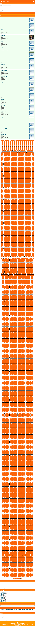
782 (30, 231)
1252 (11, 293)
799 (4, 234)
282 (7, 172)
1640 (21, 347)
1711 (18, 357)
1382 (5, 312)
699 (32, 221)
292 (30, 172)
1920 (32, 386)
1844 (21, 376)
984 (11, 256)
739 (27, 226)
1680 (32, 352)
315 (18, 175)
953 (4, 253)
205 (23, 162)
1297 (3, 300)
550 (11, 204)
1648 (11, 349)
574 (2, 207)
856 (7, 241)
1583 (29, 339)
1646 (5, 349)
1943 (29, 389)
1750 (26, 362)
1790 (5, 369)
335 (32, 177)
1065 (29, 266)
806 (21, 234)
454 (16, 192)
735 (18, 226)
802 (11, 234)
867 (32, 241)
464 (7, 194)
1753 (3, 364)
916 (16, 248)
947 (23, 251)
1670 (5, 352)
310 (7, 175)
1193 (13, 285)
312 (11, 175)
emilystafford (3, 111)
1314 (16, 302)
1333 (3, 305)
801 (9, 234)
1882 (26, 381)
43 (20, 143)
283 (9, 172)
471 (23, 194)
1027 (24, 261)
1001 (19, 258)
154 (2, 157)
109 (27, 150)
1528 (11, 332)
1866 (16, 379)
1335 (8, 305)
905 (23, 246)
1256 (21, 293)
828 (7, 238)
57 (16, 145)
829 (9, 238)
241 (9, 167)
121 (23, 152)
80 (30, 147)
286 (16, 172)
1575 (8, 339)
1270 (26, 295)
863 (23, 241)
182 (2, 160)
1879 (18, 381)
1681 (3, 354)
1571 (29, 337)
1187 (29, 283)
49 (32, 143)
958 (16, 253)
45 (24, 143)
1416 (32, 315)
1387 (18, 312)
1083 (13, 270)
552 (16, 204)
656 (30, 216)
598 (25, 209)
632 (7, 214)
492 (7, 197)
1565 (13, 337)
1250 (5, 293)
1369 (3, 310)
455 (18, 192)
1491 (8, 327)
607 (14, 211)
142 (7, 155)
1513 (3, 330)
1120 (12, 275)
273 (18, 170)
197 (4, 162)
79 (28, 147)
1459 (18, 322)
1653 (24, 349)
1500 (32, 327)
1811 (29, 371)
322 (2, 177)
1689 (24, 354)
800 (7, 234)
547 (4, 204)
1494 (16, 327)
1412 (21, 315)
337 (4, 179)
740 (30, 226)
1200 (31, 285)
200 (11, 162)
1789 (3, 369)
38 (10, 143)
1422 (16, 317)
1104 (4, 273)
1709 (13, 357)
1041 (29, 263)
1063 (24, 266)
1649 (13, 349)
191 (23, 160)
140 (2, 155)
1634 (5, 347)
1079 (3, 270)
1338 (16, 305)
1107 (12, 273)
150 (25, 155)
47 (28, 143)
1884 (32, 381)
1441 (3, 320)
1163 (29, 280)
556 (25, 204)
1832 (21, 374)
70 (10, 147)
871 (9, 243)
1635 (8, 347)
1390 (26, 312)
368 (11, 182)
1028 (26, 261)
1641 (24, 347)
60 (22, 145)
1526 (5, 332)
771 (4, 231)
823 (27, 236)
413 (18, 187)
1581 (24, 339)
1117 (4, 275)
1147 (18, 278)
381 (9, 184)
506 (7, 199)
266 (2, 170)
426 (16, 189)
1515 (8, 330)
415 (23, 187)
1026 (21, 261)
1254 (16, 293)
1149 (24, 278)
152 (30, 155)
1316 (21, 302)
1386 (16, 312)
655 (27, 216)
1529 (13, 332)
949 (27, 251)
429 (23, 189)
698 (30, 221)
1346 (5, 307)
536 (11, 202)
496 (16, 197)
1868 (21, 379)
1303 (18, 300)
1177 (3, 283)
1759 (18, 364)
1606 (26, 342)
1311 (8, 302)
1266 (16, 295)
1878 (16, 381)
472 (25, 194)
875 (18, 243)
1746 (16, 362)
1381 (3, 312)
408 (7, 187)
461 (32, 192)
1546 (26, 334)
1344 (32, 305)
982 (7, 256)
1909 (3, 386)
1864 (11, 379)
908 (30, 246)
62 (26, 145)
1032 (5, 263)
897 (4, 246)
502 (30, 197)
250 (30, 167)
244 (16, 167)
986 (16, 256)
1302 (16, 300)
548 (7, 204)
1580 (21, 339)
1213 (3, 288)
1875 (8, 381)
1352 (21, 307)
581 (18, 207)
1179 (8, 283)
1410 (16, 315)
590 (7, 209)
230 (16, 165)
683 (27, 219)
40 (14, 143)
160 (16, 157)
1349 (13, 307)
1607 (29, 342)
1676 (21, 352)
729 (4, 226)
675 (9, 219)
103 (13, 150)
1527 (8, 332)
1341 (24, 305)
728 (2, 226)
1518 (16, 330)
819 (18, 236)
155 (4, 157)
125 (32, 152)
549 (9, 204)
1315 (18, 302)
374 (25, 182)
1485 (24, 325)
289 (23, 172)
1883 (29, 381)
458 (25, 192)
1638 (16, 347)
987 (18, 256)
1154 (5, 280)
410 (11, 187)
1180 (11, 283)
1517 (13, 330)
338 (7, 179)
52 (6, 145)
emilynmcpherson (4, 70)
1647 (8, 349)
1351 (18, 307)
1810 (26, 371)
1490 (5, 327)
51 (4, 145)
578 (11, 207)
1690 (26, 354)
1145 (13, 278)
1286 (5, 298)
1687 (18, 354)
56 (14, 145)
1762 (26, 364)
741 (32, 226)
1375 (18, 310)
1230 (16, 290)
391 (32, 184)
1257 (24, 293)
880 (30, 243)
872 (11, 243)
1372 (11, 310)
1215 (8, 288)
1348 (11, 307)
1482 (16, 325)
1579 (18, 339)
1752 (32, 362)
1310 (5, 302)
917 (18, 248)
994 (2, 258)
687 (4, 221)
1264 (11, 295)
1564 (11, 337)
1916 (21, 386)
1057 (8, 266)
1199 (29, 285)
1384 (11, 312)
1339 (18, 305)
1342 (26, 305)
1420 (11, 317)
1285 (3, 298)
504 (2, 199)
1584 (32, 339)
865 (27, 241)
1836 (32, 374)
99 (4, 150)
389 (27, 184)
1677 (24, 352)
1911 (8, 386)
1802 (5, 371)
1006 (32, 258)
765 (23, 229)
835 (23, 238)
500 (25, 197)
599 (27, 209)
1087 (24, 270)
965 (32, 253)
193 (27, 160)
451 (9, 192)
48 (30, 143)
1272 (32, 295)
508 (11, 199)
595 (18, 209)
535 (9, 202)
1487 (29, 325)
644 (2, 216)
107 (23, 150)
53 (8, 145)
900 (11, 246)
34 (2, 143)
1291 (18, 298)
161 (18, 157)
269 (9, 170)
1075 (24, 268)
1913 (13, 386)
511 (18, 199)
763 (18, 229)
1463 (29, 322)
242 (11, 167)
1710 (16, 357)
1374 (16, 310)
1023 (13, 261)
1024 (16, 261)
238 (2, 167)
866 (30, 241)
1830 (16, 374)
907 (27, 246)
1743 (8, 362)
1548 (32, 334)
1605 (24, 342)
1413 (24, 315)
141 (4, 155)
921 (27, 248)
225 (4, 165)
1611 (8, 344)
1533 (24, 332)
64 (30, 145)
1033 (8, 263)
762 (16, 229)
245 (18, 167)
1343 (29, 305)
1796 (21, 369)
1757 (13, 364)
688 (7, 221)
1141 (3, 278)
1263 (8, 295)
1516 (11, 330)
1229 (13, 290)
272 (16, 170)
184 (7, 160)
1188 (31, 283)
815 (9, 236)
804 (16, 234)
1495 (18, 327)
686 (2, 221)
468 (16, 194)
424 (11, 189)
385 (18, 184)
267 (4, 170)
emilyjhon (2, 29)
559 (32, 204)
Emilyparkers (3, 87)
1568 (21, 337)
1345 (3, 307)
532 (2, 202)
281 (4, 172)
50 (2, 145)
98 (2, 150)
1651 (18, 349)
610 (21, 211)
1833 (24, 374)
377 (32, 182)
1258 (26, 293)
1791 (8, 369)
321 (32, 175)
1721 (13, 359)
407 (4, 187)
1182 (16, 283)
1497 (24, 327)
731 (9, 226)
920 (25, 248)
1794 (16, 369)
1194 (16, 285)
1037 (18, 263)
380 (7, 184)
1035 (13, 263)
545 (32, 202)
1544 (21, 334)
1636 (11, 347)
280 (2, 172)
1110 (20, 273)
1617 (24, 344)
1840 (11, 376)
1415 (29, 315)
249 (27, 167)
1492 (11, 327)
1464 (32, 322)
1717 (3, 359)
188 (16, 160)
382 (11, 184)
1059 (13, 266)
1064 (26, 266)
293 (32, 172)
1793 (13, 369)
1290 (16, 298)
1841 (13, 376)
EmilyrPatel (3, 105)
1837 (3, 376)
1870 (26, 379)
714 (2, 224)
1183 (18, 283)
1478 (5, 325)
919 (23, 248)
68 (6, 147)
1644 (32, 347)
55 (12, 145)
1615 (18, 344)
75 (20, 147)
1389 (24, 312)
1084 (16, 270)
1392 (32, 312)
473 (27, 194)
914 (11, 248)
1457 (13, 322)
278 (30, 170)
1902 (16, 384)
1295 (29, 298)
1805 (13, 371)
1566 (16, 337)
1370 (5, 310)
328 (16, 177)
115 (9, 152)
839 (32, 238)
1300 (11, 300)
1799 (29, 369)
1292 (21, 298)
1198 (26, 285)
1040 (26, 263)
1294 (26, 298)
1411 (18, 315)
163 (23, 157)
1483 (18, 325)
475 (32, 194)
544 (30, 202)
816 (11, 236)
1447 (18, 320)
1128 (33, 275)
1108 (15, 273)
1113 (27, 273)
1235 (29, 290)
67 (4, 147)
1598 (5, 342)
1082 (11, 270)
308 (2, 175)
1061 (18, 266)
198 (7, 162)
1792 (11, 369)
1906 (26, 384)
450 (7, 192)
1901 (13, 384)
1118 (7, 275)
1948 (11, 391)
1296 (32, 298)
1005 (29, 258)
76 (22, 147)
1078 (32, 268)
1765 (3, 366)
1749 (24, 362)
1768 (11, 366)
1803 (8, 371)
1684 (11, 354)
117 (13, 152)
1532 (21, 332)
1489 (3, 327)
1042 (32, 263)
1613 (13, 344)
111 (32, 150)
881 (32, 243)
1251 (8, 293)
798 (2, 234)
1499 (29, 327)
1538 (5, 334)
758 (7, 229)
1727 (29, 359)
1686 (16, 354)
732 (11, 226)
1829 (13, 374)
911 (4, 248)
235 (27, 165)
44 (22, 143)
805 (18, 234)
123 (27, 152)
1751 (29, 362)
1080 (5, 270)
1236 (32, 290)
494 (11, 197)
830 (11, 238)
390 (30, 184)
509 (14, 199)
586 (30, 207)
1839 (8, 376)
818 (16, 236)
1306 (26, 300)
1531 (18, 332)
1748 (21, 362)
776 (16, 231)
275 (23, 170)
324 (7, 177)
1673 (13, 352)
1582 (26, 339)
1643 (29, 347)
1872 (32, 379)
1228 (11, 290)
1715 (29, 357)
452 (11, 192)
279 (32, 170)
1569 (24, 337)
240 (7, 167)
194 (30, 160)
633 (9, 214)
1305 (24, 300)
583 (23, 207)
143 (9, 155)
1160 (21, 280)
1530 (16, 332)
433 (32, 189)
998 (11, 258)
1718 (5, 359)
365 (4, 182)
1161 (24, 280)
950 (30, 251)
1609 (3, 344)
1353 (24, 307)
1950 (16, 391)
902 (16, 246)
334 (30, 177)
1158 (16, 280)
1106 (9, 273)
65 (32, 145)
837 (27, 238)
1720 (11, 359)
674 (7, 219)
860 (16, 241)
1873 (3, 381)
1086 (21, 270)
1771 (18, 366)
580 (16, 207)
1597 (3, 342)
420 (2, 189)
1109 (17, 273)
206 (25, 162)
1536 (32, 332)
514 (25, 199)
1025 (18, 261)
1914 (16, 386)
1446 (16, 320)
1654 (26, 349)
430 (25, 189)
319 (27, 175)
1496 (21, 327)
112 (2, 152)
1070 (11, 268)
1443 (8, 320)
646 (7, 216)
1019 (3, 261)
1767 (8, 366)
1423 (18, 317)
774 (11, 231)
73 (16, 147)
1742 (5, 362)
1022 (11, 261)
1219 (18, 288)
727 (32, 224)
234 (25, 165)
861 (18, 241)
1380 (32, 310)
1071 (13, 268)
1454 (5, 322)
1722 (16, 359)
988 (21, 256)
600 (30, 209)
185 (9, 160)
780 (25, 231)
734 (16, 226)
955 (9, 253)
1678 (26, 352)
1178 (5, 283)
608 (16, 211)
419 (32, 187)
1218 (16, 288)
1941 (24, 389)
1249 (3, 293)
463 (4, 194)
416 (25, 187)
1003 (24, 258)
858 (11, 241)
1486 (26, 325)
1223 (29, 288)
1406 (5, 315)
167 (32, 157)
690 (11, 221)
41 (16, 143)
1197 (24, 285)
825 (32, 236)
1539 (8, 334)
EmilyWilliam (3, 134)
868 (2, 243)
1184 (21, 283)
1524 (32, 330)
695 (23, 221)
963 (27, 253)
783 (32, 231)
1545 (24, 334)
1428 (32, 317)
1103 (2, 273)
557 (27, 204)
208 (30, 162)
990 (25, 256)
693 (18, 221)
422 (7, 189)
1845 (24, 376)
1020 (5, 261)
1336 (11, 305)
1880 (21, 381)
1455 (8, 322)
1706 (5, 357)
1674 (16, 352)
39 (12, 143)
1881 (24, 381)
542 (25, 202)
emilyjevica (3, 23)
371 (18, 182)
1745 (13, 362)
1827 (8, 374)
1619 (29, 344)
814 (7, 236)
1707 (8, 357)
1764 (32, 364)
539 (18, 202)
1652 (21, 349)
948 (25, 251)
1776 (32, 366)
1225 (3, 290)
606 (11, 211)
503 (32, 197)
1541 (13, 334)
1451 (29, 320)
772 (7, 231)
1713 (24, 357)
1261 (3, 295)
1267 (18, 295)
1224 (32, 288)
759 (9, 229)
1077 (29, 268)
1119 (9, 275)
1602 (16, 342)
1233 (24, 290)
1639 (18, 347)
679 (18, 219)
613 (27, 211)
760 (11, 229)
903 (18, 246)
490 (2, 197)
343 (18, 179)
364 (2, 182)
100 (6, 150)
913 (9, 248)
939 (4, 251)
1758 (16, 364)
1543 (18, 334)
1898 (5, 384)
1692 (32, 354)
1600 (11, 342)
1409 (13, 315)
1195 (18, 285)
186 (11, 160)
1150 (26, 278)
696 (25, 221)
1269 (24, 295)
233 (23, 165)
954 (7, 253)
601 (32, 209)
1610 (5, 344)
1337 (13, 305)
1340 (21, 305)
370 (16, 182)
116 (11, 152)
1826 (5, 374)
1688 (21, 354)
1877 (13, 381)
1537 (3, 334)
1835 (29, 374)
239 (4, 167)
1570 (26, 337)
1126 (27, 275)
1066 (32, 266)
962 (25, 253)
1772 (21, 366)
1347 (8, 307)
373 (23, 182)
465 (9, 194)
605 (9, 211)
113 (4, 152)
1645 (3, 349)
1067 (3, 268)
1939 (18, 389)
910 (2, 248)
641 (27, 214)
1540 (11, 334)
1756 (11, 364)
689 (9, 221)
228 (11, 165)
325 (9, 177)
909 (32, 246)
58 (18, 145)
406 (2, 187)
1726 (26, 359)
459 (27, 192)
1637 (13, 347)
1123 (20, 275)
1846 (26, 376)
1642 (26, 347)
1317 (24, 302)
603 (4, 211)
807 (23, 234)
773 (9, 231)
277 (27, 170)
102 (11, 150)
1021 (8, 261)
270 (11, 170)
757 (4, 229)
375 (27, 182)
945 (18, 251)
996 (7, 258)
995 (4, 258)
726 (30, 224)
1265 (13, 295)
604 (7, 211)
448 (2, 192)
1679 (29, 352)
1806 (16, 371)
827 (4, 238)
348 (30, 179)
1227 (8, 290)
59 (20, 145)
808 (25, 234)
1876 (11, 381)
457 (23, 192)
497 (18, 197)
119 (18, 152)
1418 (5, 317)
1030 (32, 261)
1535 (29, 332)
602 (2, 211)
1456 (11, 322)
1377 (24, 310)
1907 (29, 384)
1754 (5, 364)
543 (27, 202)
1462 (26, 322)
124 (30, 152)
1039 (24, 263)
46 (26, 143)
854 (2, 241)
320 (30, 175)
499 (23, 197)
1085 (18, 270)
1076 (26, 268)
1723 (18, 359)
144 (11, 155)
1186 (26, 283)
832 (16, 238)
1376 (21, 310)
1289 (13, 298)
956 (11, 253)
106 (20, 150)
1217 (13, 288)
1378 (26, 310)
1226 (5, 290)
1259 (29, 293)
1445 (13, 320)
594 (16, 209)
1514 (5, 330)
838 (30, 238)
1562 (5, 337)
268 (7, 170)
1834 (26, 374)
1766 (5, 366)
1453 (3, 322)
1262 (5, 295)
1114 (30, 273)
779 (23, 231)
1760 (21, 364)
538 (16, 202)
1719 (8, 359)
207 (27, 162)
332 (25, 177)
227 (9, 165)
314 (16, 175)
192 (25, 160)
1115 (33, 273)
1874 (5, 381)
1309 (3, 302)
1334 (5, 305)
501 (27, 197)
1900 (11, 384)
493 (9, 197)
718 (11, 224)
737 (23, 226)
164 (25, 157)
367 (9, 182)
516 (30, 199)
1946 (5, 391)
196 (2, 162)
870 (7, 243)
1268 (21, 295)
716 (7, 224)
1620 (32, 344)
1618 (26, 344)
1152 (31, 278)
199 (9, 162)
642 (30, 214)
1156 (11, 280)
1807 (19, 371)
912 (7, 248)
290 (25, 172)
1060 (16, 266)
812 (2, 236)
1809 (24, 371)
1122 (17, 275)
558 (30, 204)
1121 (14, 275)
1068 (5, 268)
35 (4, 143)
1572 (32, 337)
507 (9, 199)
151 (27, 155)
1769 (13, 366)
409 (9, 187)
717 (9, 224)
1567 (18, 337)
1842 (16, 376)
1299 (8, 300)
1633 (3, 347)
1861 (3, 379)
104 (16, 150)
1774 (26, 366)
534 (7, 202)
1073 (18, 268)
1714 (26, 357)
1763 (29, 364)
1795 (18, 369)
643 (32, 214)
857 (9, 241)
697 (27, 221)
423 (9, 189)
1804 (11, 371)
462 (2, 194)
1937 (13, 389)
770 (2, 231)
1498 (26, 327)
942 (11, 251)
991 (27, 256)
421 (4, 189)
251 (32, 167)
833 (18, 238)
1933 (3, 389)
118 (16, 152)
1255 (18, 293)
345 (23, 179)
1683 (8, 354)
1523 (29, 330)
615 (32, 211)
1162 (26, 280)
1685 (13, 354)
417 (27, 187)
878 (25, 243)
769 (32, 229)
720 (16, 224)
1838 (5, 376)
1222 (26, 288)
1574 (5, 339)
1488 (32, 325)
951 (32, 251)
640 (25, 214)
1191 (8, 285)
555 (23, 204)
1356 (32, 307)
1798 (26, 369)
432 (30, 189)
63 (28, 145)
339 (9, 179)
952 (2, 253)
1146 (16, 278)
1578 (16, 339)
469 (18, 194)
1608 (32, 342)
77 (24, 147)
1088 (26, 270)
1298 (5, 300)
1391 (29, 312)
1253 (13, 293)
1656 (32, 349)
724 (25, 224)
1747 (18, 362)
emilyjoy (2, 41)
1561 (3, 337)
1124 (22, 275)
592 (11, 209)
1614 (16, 344)
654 (25, 216)
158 (11, 157)
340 (11, 179)
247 (23, 167)
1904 (21, 384)
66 (2, 147)
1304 (21, 300)
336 (2, 179)
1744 (11, 362)
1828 (11, 374)
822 (25, 236)
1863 (8, 379)
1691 (29, 354)
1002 (21, 258)
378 (2, 184)
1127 (30, 275)
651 (18, 216)
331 (23, 177)
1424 (21, 317)
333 (27, 177)
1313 (13, 302)
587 (32, 207)
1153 (3, 280)
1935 (8, 389)
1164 (31, 280)
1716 (32, 357)
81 (32, 147)
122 (25, 152)
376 (30, 182)
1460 (21, 322)
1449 (24, 320)
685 (32, 219)
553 (18, 204)
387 (23, 184)
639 (23, 214)
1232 (21, 290)
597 (23, 209)
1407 (8, 315)
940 (7, 251)
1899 (8, 384)
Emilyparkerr (3, 82)
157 (9, 157)
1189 (3, 285)
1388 (21, 312)
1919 (29, 386)
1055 (3, 266)
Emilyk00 (2, 47)
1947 (8, 391)
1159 (18, 280)
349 (32, 179)
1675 (18, 352)
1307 (29, 300)
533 (4, 202)
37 (8, 143)
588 (2, 209)
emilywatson (3, 122)
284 (11, 172)
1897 (3, 384)
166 (30, 157)
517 (32, 199)
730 (7, 226)
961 (23, 253)
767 (27, 229)
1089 (29, 270)
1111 (22, 273)
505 (4, 199)
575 (4, 207)
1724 (21, 359)
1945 (3, 391)
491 (4, 197)
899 (9, 246)
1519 (18, 330)
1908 (32, 384)
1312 (11, 302)
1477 (3, 325)
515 (27, 199)
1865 (13, 379)
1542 (16, 334)
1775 (29, 366)
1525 (3, 332)
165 (27, 157)
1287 (8, 298)
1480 (11, 325)
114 (7, 152)
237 (32, 165)
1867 (18, 379)
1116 (2, 275)
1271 (29, 295)
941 (9, 251)
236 (30, 165)
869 (4, 243)
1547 (29, 334)
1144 (11, 278)
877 (23, 243)
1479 (8, 325)
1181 (13, 283)
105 (18, 150)
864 (25, 241)
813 (4, 236)
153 (32, 155)
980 (2, 256)
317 (23, 175)
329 (18, 177)
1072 (16, 268)
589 (4, 209)
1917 (24, 386)
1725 (24, 359)
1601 (13, 342)
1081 (8, 270)
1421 (13, 317)
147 (18, 155)
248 (25, 167)
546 (2, 204)
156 (7, 157)
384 (16, 184)
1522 (26, 330)
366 (7, 182)
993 (32, 256)
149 (23, 155)
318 (25, 175)
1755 (8, 364)
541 (23, 202)
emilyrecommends (4, 93)
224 (2, 165)
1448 (21, 320)
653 (23, 216)
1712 (21, 357)
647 (9, 216)
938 (2, 251)
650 (16, 216)
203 (18, 162)
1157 (13, 280)
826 (2, 238)
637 (18, 214)
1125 (25, 275)
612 (25, 211)
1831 (18, 374)
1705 (3, 357)
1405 (3, 315)
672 (2, 219)
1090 (32, 270)
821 (23, 236)
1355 (29, 307)
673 (4, 219)
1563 (8, 337)
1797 (24, 369)
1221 (24, 288)
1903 (18, 384)
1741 (3, 362)
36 (6, 143)
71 (12, 147)
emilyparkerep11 (4, 76)
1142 (5, 278)
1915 (18, 386)
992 (30, 256)
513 (23, 199)
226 (7, 165)
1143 (8, 278)
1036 (16, 263)
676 (11, 219)
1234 (26, 290)
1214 (5, 288)
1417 (3, 317)
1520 (21, 330)
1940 (21, 389)
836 (25, 238)
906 (25, 246)
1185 (24, 283)
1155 (8, 280)
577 (9, 207)
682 (25, 219)
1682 (5, 354)
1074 (21, 268)
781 (27, 231)
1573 (3, 339)
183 (4, 160)
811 (32, 234)
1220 (21, 288)
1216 (11, 288)
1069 (8, 268)
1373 (13, 310)
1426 (26, 317)
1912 (11, 386)
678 (16, 219)
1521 (24, 330)
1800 (32, 369)
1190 (5, 285)
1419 (8, 317)
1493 (13, 327)
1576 (11, 339)
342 (16, 179)
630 (2, 214)
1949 (13, 391)
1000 (16, 258)
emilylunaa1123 (3, 58)
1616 (21, 344)
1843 (18, 376)
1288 (11, 298)
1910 (5, 386)
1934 (5, 389)
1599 (8, 342)
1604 (21, 342)
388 (25, 184)
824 (30, 236)
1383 (8, 312)
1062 (21, 266)
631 (4, 214)
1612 (11, 344)
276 (25, 170)
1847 (29, 376)
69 (8, 147)
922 (30, 248)
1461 (24, 322)
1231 (18, 290)
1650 (16, 349)
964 (30, 253)
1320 (32, 302)
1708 (11, 357)
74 (18, 147)
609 (18, 211)
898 (7, 246)
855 (4, 241)
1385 (13, 312)
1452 (32, 320)
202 (16, 162)
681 (23, 219)
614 (30, 211)
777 (18, 231)
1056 (5, 266)
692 (16, 221)
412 (16, 187)
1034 (11, 263)
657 (32, 216)
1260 (32, 293)
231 (18, 165)
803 (14, 234)
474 (30, 194)
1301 (13, 300)
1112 (25, 273)
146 (16, 155)
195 (32, 160)
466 (11, 194)
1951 (18, 391)
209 (32, 162)
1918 (26, 386)
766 (25, 229)
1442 (5, 320)
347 (27, 179)
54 (10, 145)
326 (11, 177)
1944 (32, 389)
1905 (24, 384)
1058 (11, 266)
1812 (32, 371)
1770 (16, 366)
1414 (26, 315)
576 (7, 207)
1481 (13, 325)
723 (23, 224)
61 (24, 145)
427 (18, 189)
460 (30, 192)
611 (23, 211)
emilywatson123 (4, 128)
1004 (27, 258)
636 (16, 214)
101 (9, 150)
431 (27, 189)
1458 (16, 322)
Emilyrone (3, 99)
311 (9, 175)
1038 (21, 263)
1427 (29, 317)
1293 (24, 298)
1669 (3, 352)
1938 (16, 389)
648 (11, 216)
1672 (11, 352)
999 (14, 258)
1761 (24, 364)
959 (18, 253)
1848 (32, 376)
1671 (8, 352)
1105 (7, 273)
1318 (26, 302)
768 (30, 229)
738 (25, 226)
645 (4, 216)
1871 (29, 379)
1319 (29, 302)
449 (4, 192)
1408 (11, 315)
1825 (3, 374)
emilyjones (3, 35)
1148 (21, 278)
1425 (24, 317)
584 (25, 207)
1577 (13, 339)
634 (11, 214)
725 (27, 224)
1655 (29, 349)
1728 (32, 359)
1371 (8, 310)
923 (32, 248)
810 (30, 234)
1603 (18, 342)
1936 (11, 389)
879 (27, 243)
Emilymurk (3, 64)
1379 (29, 310)
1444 (11, 320)
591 (9, 209)
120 (20, 152)
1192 (11, 285)
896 (2, 246)
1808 (21, 371)
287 (18, 172)
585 (27, 207)
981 (4, 256)
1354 (26, 307)
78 (26, 147)
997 (9, 258)
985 (14, 256)
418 (30, 187)
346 (25, 179)
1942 (26, 389)
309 (4, 175)
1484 (21, 325)
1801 (3, 371)
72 (14, 147)
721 (18, 224)
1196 (21, 285)
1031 (3, 263)
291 (27, 172)
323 (4, 177)
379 (4, 184)
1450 (26, 320)
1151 (29, 278)
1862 (5, 379)
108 (25, 150)
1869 (24, 379)
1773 (24, 366)
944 (16, 251)
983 (9, 256)
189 (18, 160)
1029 (29, 261)
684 (30, 219)
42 (18, 143)
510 (16, 199)
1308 (32, 300)
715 (4, 224)
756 (2, 229)
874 (16, 243)
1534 (26, 332)
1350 (16, 307)
